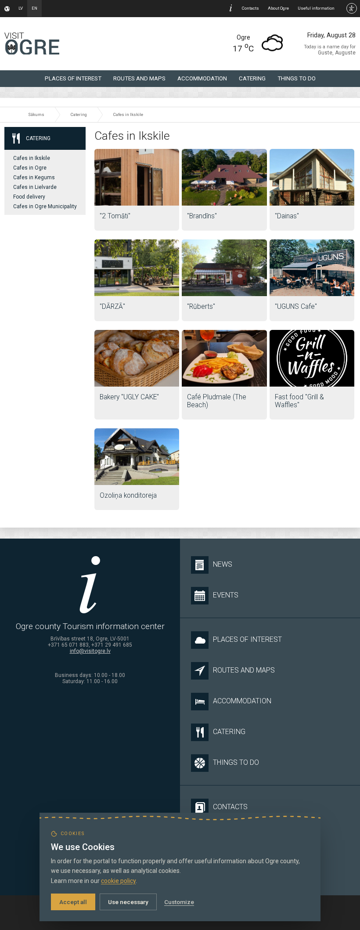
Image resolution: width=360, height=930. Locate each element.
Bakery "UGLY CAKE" (129, 397)
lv (20, 8)
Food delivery (29, 197)
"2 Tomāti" (115, 216)
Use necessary (128, 901)
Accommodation (202, 78)
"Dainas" (287, 216)
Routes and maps (139, 78)
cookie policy (118, 880)
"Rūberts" (201, 307)
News (222, 564)
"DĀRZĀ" (112, 307)
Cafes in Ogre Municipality (45, 206)
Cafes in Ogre (30, 168)
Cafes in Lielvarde (35, 187)
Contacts (250, 8)
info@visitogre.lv (90, 651)
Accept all (73, 901)
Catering (252, 78)
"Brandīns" (202, 216)
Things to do (296, 78)
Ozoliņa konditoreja (128, 495)
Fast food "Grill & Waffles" (299, 401)
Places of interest (73, 78)
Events (225, 595)
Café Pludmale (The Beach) (216, 401)
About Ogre (278, 8)
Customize (179, 901)
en (34, 8)
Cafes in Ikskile (128, 114)
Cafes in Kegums (34, 177)
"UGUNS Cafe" (296, 307)
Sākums (36, 114)
